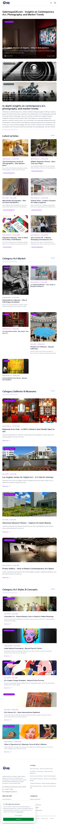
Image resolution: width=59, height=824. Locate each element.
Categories (33, 796)
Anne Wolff (5, 198)
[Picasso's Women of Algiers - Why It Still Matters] (29, 39)
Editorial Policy (44, 818)
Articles (32, 765)
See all (53, 135)
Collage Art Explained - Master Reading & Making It (43, 783)
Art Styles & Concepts (9, 598)
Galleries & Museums (9, 84)
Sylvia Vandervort (35, 159)
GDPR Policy (36, 818)
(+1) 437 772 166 (8, 789)
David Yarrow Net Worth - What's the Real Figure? (43, 776)
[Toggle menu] (55, 2)
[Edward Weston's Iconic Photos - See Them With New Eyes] (29, 71)
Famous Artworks (9, 21)
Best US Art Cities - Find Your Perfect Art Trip (41, 768)
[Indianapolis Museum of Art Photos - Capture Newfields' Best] (29, 91)
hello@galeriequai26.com (10, 791)
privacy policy (20, 812)
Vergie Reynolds (6, 159)
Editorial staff (7, 796)
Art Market (6, 267)
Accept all (18, 819)
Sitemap (52, 818)
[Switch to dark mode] (51, 2)
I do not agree (18, 815)
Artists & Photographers (9, 63)
